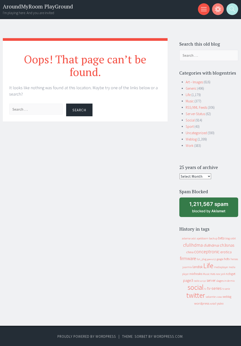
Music (190, 101)
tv (205, 288)
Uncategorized (196, 133)
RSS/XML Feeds (196, 107)
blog (227, 238)
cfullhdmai (211, 245)
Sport (190, 126)
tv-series (214, 288)
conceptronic (207, 251)
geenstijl (211, 259)
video (219, 296)
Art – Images (194, 82)
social (196, 287)
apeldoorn (202, 238)
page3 (188, 280)
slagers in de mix (225, 280)
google (220, 259)
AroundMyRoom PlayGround (38, 6)
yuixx (220, 303)
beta (221, 238)
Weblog (191, 139)
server (211, 280)
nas (212, 274)
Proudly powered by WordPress (86, 336)
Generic (191, 88)
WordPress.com (168, 336)
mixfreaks (195, 274)
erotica (226, 251)
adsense (186, 238)
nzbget (230, 274)
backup (213, 238)
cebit (233, 238)
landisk (198, 267)
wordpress (201, 303)
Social (190, 120)
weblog (227, 297)
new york (220, 274)
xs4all (213, 303)
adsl (193, 238)
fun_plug (201, 259)
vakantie (211, 296)
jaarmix (187, 267)
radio (196, 280)
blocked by (213, 209)
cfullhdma (193, 245)
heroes (234, 259)
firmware (188, 258)
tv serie (226, 288)
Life (188, 95)
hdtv (227, 259)
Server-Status (195, 114)
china (189, 252)
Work (189, 145)
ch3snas (227, 245)
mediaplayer (221, 267)
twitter (195, 295)
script (203, 280)
